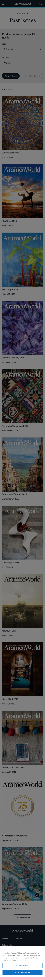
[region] (22, 961)
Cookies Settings (22, 965)
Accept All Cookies (22, 972)
